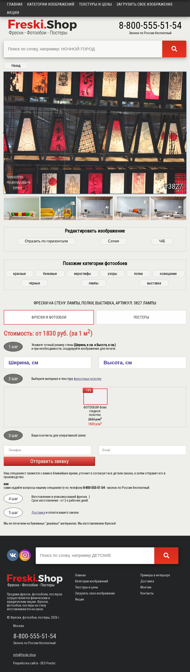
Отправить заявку (49, 461)
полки (138, 273)
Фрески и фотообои (49, 317)
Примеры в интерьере (155, 575)
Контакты (147, 593)
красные (19, 273)
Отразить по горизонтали (46, 241)
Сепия (113, 241)
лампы (93, 283)
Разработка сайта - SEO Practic (34, 663)
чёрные (34, 283)
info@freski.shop (24, 655)
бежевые (50, 273)
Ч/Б (162, 241)
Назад (16, 65)
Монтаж (145, 587)
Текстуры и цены (95, 4)
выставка (154, 283)
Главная (14, 4)
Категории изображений (50, 4)
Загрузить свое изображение (145, 4)
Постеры (141, 317)
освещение (168, 273)
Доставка (38, 512)
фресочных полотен (87, 379)
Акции (13, 12)
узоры (112, 273)
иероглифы (82, 273)
